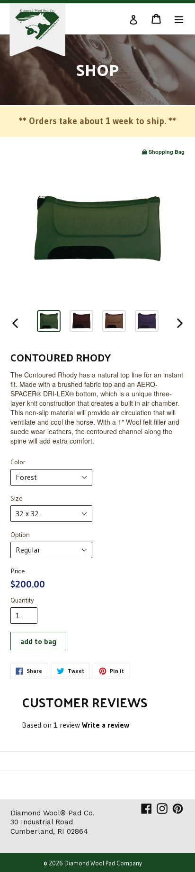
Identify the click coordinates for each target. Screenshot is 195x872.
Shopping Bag (166, 151)
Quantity (22, 600)
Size (16, 498)
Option (20, 534)
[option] (48, 322)
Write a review (105, 724)
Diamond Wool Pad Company (103, 863)
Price (17, 571)
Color (17, 462)
